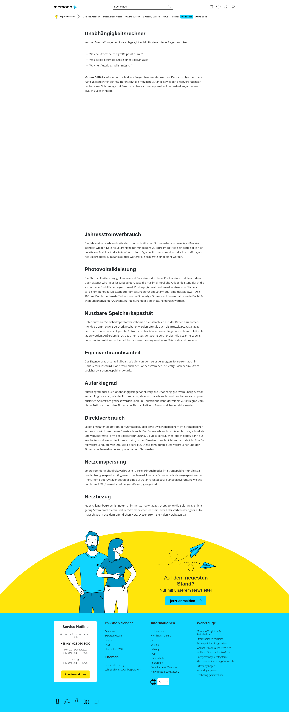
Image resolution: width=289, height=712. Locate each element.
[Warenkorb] (232, 6)
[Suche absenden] (169, 7)
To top (279, 704)
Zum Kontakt (73, 674)
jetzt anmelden (182, 601)
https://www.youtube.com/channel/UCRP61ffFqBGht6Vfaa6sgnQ (67, 701)
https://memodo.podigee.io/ (57, 701)
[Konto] (225, 6)
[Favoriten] (218, 6)
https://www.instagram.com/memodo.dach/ (96, 701)
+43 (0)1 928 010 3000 (75, 643)
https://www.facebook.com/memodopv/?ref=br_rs (76, 701)
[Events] (211, 6)
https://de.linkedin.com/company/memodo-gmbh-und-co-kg (86, 701)
